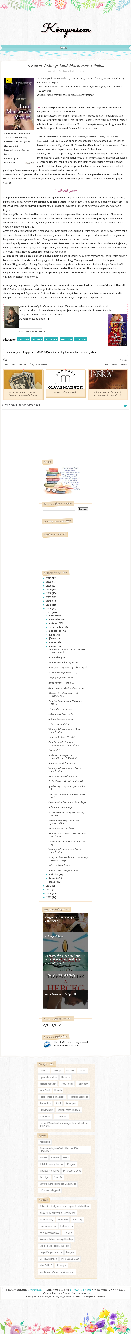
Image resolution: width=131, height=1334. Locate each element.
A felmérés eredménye (60, 807)
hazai (66, 1157)
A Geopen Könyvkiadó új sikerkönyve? (67, 667)
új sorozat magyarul (50, 1190)
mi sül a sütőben (48, 1258)
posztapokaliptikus (78, 1096)
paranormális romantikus (52, 1096)
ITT (47, 318)
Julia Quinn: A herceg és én (63, 662)
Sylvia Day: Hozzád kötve (61, 828)
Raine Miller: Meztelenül (61, 683)
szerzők (58, 1177)
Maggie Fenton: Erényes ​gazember (61, 919)
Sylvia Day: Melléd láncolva (62, 776)
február (53, 878)
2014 (49, 608)
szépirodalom (46, 1110)
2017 (49, 597)
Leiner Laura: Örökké (59, 724)
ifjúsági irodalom (48, 1083)
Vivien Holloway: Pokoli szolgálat (64, 672)
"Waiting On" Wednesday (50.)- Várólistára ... (64, 770)
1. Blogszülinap (54, 937)
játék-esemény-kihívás (51, 1164)
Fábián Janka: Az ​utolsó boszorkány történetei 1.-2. (107, 393)
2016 (49, 600)
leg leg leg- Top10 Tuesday (54, 1245)
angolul (43, 1157)
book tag (77, 1219)
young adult (61, 1116)
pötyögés (45, 1177)
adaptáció (45, 1141)
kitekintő (68, 1232)
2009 (49, 897)
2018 (49, 593)
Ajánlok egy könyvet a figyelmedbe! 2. (67, 788)
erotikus (70, 1070)
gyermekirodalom (48, 1077)
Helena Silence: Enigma (60, 719)
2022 (49, 581)
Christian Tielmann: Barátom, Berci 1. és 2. (67, 796)
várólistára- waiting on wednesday (57, 1272)
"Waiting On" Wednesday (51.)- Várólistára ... (64, 731)
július (52, 634)
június (53, 638)
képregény (82, 1083)
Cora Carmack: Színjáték (60, 994)
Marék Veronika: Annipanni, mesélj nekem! (66, 814)
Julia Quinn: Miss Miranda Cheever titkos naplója (66, 651)
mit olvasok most (72, 1170)
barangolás (62, 1219)
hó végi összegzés (49, 1232)
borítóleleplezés (48, 1226)
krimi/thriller (66, 1083)
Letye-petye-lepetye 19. (60, 678)
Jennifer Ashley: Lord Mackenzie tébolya (65, 702)
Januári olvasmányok (65, 392)
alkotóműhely (46, 1219)
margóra (71, 1164)
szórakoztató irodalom (69, 1110)
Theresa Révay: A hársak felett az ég (66, 843)
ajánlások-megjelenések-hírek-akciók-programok (59, 1150)
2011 (49, 889)
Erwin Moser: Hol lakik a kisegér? (65, 781)
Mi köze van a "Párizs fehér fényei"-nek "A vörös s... (67, 835)
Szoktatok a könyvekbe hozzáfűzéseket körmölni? (63, 757)
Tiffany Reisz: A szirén (60, 709)
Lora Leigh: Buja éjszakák (62, 737)
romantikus (45, 1103)
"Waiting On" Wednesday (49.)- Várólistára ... (64, 851)
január (53, 881)
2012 (49, 885)
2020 (49, 585)
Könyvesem (65, 29)
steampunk (71, 1103)
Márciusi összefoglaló (59, 865)
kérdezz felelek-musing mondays (56, 1239)
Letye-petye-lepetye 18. (60, 714)
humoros (65, 1077)
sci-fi (58, 1103)
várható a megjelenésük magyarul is (58, 1183)
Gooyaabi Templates (80, 1290)
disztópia (57, 1070)
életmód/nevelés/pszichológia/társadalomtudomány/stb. (64, 1124)
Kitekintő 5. (54, 750)
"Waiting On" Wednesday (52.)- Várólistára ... (64, 694)
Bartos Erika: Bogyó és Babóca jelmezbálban (64, 822)
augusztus (55, 630)
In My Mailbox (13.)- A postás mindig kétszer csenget (68, 859)
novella (58, 1090)
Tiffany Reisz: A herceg (60, 975)
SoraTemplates (36, 1290)
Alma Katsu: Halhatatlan (61, 763)
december (55, 615)
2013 (49, 612)
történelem (45, 1116)
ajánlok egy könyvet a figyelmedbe (57, 1213)
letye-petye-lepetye (51, 1252)
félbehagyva (66, 1226)
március (54, 874)
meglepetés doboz (49, 1170)
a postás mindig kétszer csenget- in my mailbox (64, 1206)
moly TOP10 (46, 1265)
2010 (49, 893)
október (54, 623)
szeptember (56, 626)
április (53, 646)
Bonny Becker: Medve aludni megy (66, 688)
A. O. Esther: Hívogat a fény (63, 870)
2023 (49, 577)
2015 (49, 604)
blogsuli (55, 1157)
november (55, 619)
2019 (49, 589)
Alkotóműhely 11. (56, 657)
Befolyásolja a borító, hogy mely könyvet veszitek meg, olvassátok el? (63, 960)
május (53, 642)
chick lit (44, 1070)
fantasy (83, 1070)
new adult (45, 1090)
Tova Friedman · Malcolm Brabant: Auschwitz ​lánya (22, 393)
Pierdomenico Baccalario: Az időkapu (67, 802)
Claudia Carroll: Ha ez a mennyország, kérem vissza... (64, 744)
